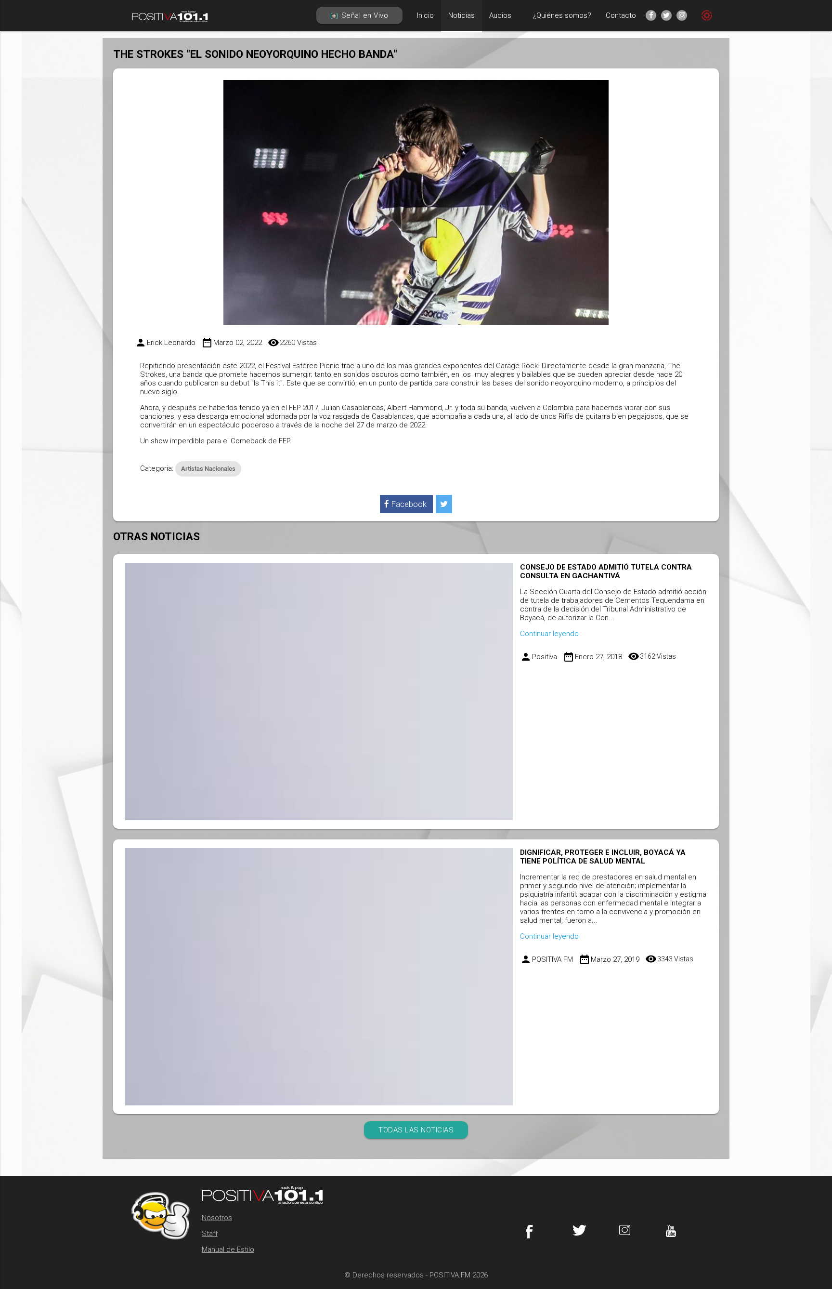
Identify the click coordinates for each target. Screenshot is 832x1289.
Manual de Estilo (228, 1249)
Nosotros (217, 1217)
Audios (500, 15)
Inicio (425, 15)
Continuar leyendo (549, 633)
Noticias (461, 15)
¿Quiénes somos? (562, 15)
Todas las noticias (416, 1130)
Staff (210, 1233)
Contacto (621, 15)
